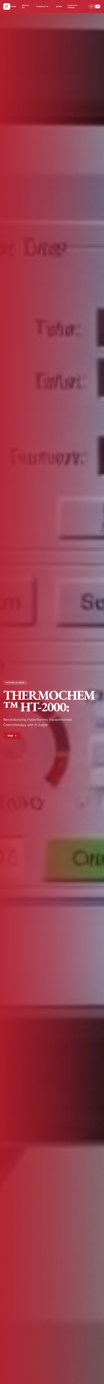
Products (42, 6)
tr (91, 6)
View (11, 735)
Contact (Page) (73, 6)
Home (13, 6)
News (59, 6)
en (98, 6)
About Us (25, 6)
